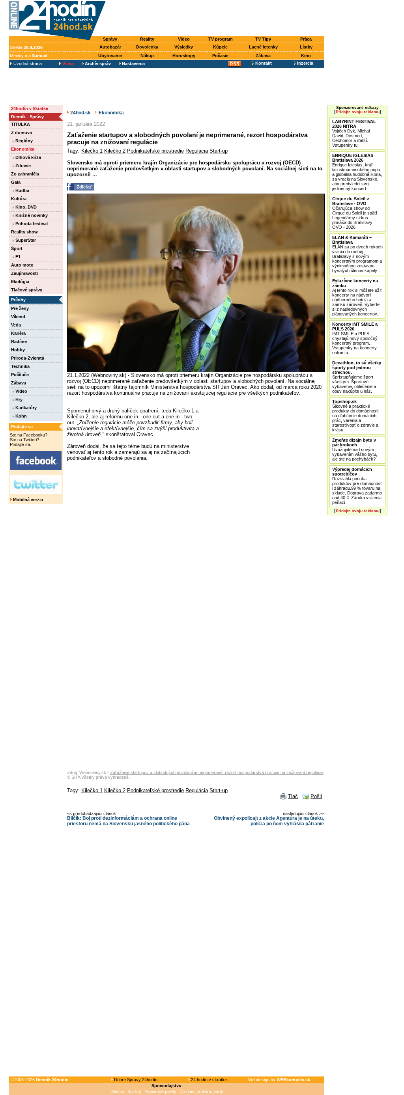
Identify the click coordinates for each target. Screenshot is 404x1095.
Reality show (24, 231)
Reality (147, 39)
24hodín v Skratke (29, 108)
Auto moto (22, 265)
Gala (16, 182)
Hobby (18, 349)
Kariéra (18, 333)
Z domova (21, 132)
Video (184, 39)
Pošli (316, 796)
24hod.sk (80, 113)
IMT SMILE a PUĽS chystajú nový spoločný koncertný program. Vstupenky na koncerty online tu (355, 338)
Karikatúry (25, 407)
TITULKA (20, 124)
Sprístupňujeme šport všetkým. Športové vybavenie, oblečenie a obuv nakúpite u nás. (356, 377)
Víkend (18, 316)
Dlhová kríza (27, 157)
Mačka (117, 1091)
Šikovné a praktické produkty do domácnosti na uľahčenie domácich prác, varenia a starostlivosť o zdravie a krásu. (355, 415)
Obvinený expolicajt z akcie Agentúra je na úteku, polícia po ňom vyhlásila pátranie (269, 820)
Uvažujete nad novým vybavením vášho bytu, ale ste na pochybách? (354, 449)
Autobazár (110, 47)
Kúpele (220, 47)
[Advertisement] (217, 18)
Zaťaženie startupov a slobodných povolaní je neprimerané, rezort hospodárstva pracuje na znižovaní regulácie (217, 772)
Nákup (147, 55)
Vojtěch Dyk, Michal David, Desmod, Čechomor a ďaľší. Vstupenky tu (354, 133)
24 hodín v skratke (208, 1079)
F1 (17, 256)
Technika (20, 366)
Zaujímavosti (24, 273)
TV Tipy (263, 39)
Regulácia (196, 151)
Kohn (20, 416)
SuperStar (25, 240)
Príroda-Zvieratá (27, 358)
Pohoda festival (31, 223)
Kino (306, 55)
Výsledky (183, 47)
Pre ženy (20, 308)
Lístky (306, 47)
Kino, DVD (25, 207)
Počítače (20, 374)
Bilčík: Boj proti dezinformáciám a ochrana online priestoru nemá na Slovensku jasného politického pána (128, 820)
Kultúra (18, 198)
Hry (18, 399)
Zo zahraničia (25, 174)
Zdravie (22, 165)
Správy (110, 39)
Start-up (218, 151)
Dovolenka (147, 47)
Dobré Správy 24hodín (135, 1079)
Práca (306, 39)
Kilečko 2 (114, 151)
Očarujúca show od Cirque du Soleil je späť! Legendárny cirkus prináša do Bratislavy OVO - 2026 (354, 212)
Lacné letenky (263, 47)
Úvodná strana (27, 63)
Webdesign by (279, 1079)
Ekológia (20, 281)
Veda (16, 325)
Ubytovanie (110, 55)
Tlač (293, 796)
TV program (220, 39)
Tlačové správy (26, 289)
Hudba (21, 190)
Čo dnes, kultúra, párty (201, 1091)
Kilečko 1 (92, 151)
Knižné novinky (31, 215)
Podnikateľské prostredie (155, 151)
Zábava (263, 55)
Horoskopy (183, 55)
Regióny (23, 140)
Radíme (19, 341)
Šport (16, 248)
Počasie (220, 55)
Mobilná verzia (27, 499)
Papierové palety (160, 1091)
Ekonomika (22, 149)
